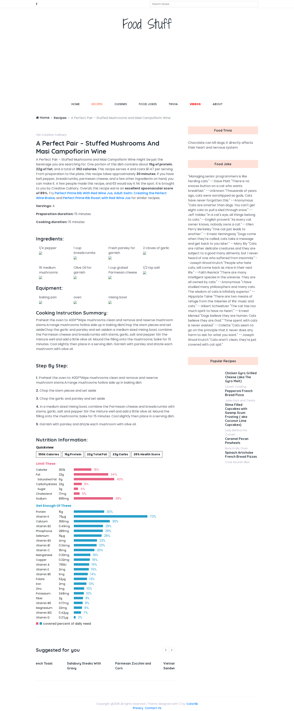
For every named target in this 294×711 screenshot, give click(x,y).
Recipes (97, 104)
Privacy (138, 708)
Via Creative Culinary (51, 135)
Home (78, 104)
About (218, 104)
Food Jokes (148, 104)
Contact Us (153, 708)
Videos (195, 104)
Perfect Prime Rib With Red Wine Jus (84, 193)
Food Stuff (147, 24)
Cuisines (120, 104)
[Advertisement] (147, 67)
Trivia (173, 104)
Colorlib (192, 704)
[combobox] (204, 4)
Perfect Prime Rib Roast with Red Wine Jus (97, 198)
